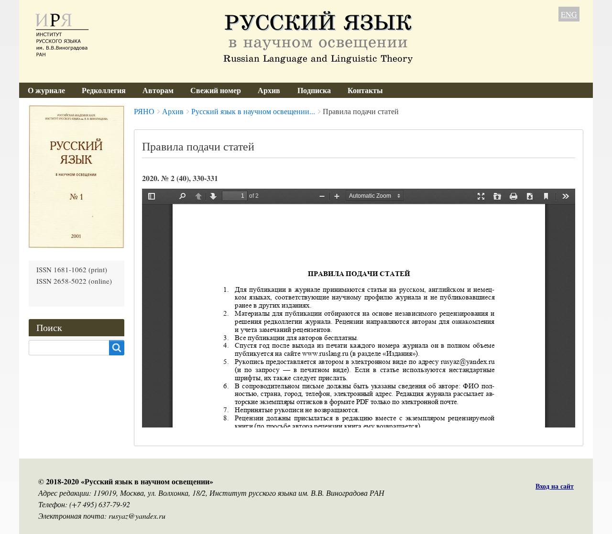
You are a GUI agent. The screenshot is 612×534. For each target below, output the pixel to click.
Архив (269, 90)
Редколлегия (104, 90)
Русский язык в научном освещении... (253, 111)
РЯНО (144, 111)
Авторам (158, 90)
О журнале (46, 90)
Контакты (365, 90)
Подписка (314, 90)
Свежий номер (215, 90)
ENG (569, 14)
